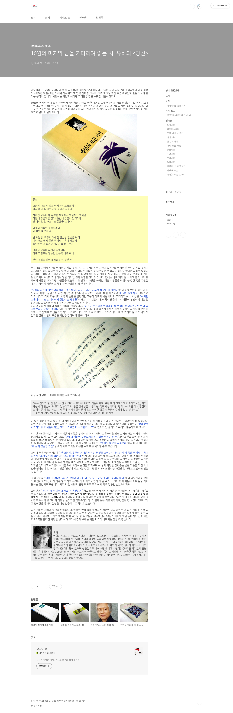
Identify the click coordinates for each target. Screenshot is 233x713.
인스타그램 (176, 235)
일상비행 (171, 149)
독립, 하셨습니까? (175, 133)
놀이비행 (171, 162)
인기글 (178, 191)
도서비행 (171, 124)
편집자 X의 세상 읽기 (176, 166)
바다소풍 (171, 137)
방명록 (99, 17)
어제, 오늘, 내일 (174, 145)
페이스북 (168, 235)
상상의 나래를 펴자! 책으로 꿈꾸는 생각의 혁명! (58, 659)
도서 (33, 17)
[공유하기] (41, 586)
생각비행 (41, 649)
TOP (199, 702)
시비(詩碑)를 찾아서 (175, 174)
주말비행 (171, 153)
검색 (192, 6)
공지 (47, 17)
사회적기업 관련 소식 (176, 105)
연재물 (83, 17)
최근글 (169, 191)
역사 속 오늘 (172, 170)
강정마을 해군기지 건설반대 (179, 115)
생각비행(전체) (173, 90)
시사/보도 (64, 17)
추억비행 (171, 157)
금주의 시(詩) (173, 129)
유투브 (183, 235)
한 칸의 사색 (172, 141)
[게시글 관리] (45, 586)
